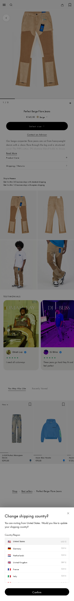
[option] (37, 541)
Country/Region (12, 534)
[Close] (68, 513)
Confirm (36, 592)
